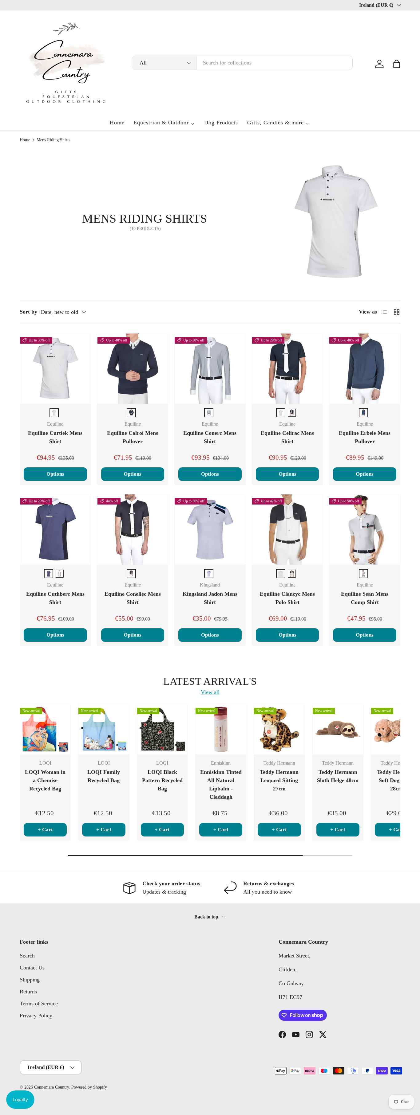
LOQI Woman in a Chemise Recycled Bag (45, 780)
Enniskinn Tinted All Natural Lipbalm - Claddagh (221, 784)
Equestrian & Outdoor (160, 122)
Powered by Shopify (89, 1087)
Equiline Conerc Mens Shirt (209, 437)
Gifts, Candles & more (275, 122)
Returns (28, 991)
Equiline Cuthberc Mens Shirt (55, 598)
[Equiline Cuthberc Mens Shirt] (55, 529)
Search (27, 956)
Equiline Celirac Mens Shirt (287, 437)
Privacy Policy (36, 1015)
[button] (396, 64)
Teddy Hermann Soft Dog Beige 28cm (396, 780)
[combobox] (242, 63)
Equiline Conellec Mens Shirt (133, 598)
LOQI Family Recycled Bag (103, 776)
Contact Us (32, 968)
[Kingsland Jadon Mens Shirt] (210, 529)
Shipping (30, 980)
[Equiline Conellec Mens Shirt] (132, 529)
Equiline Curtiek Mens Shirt (55, 437)
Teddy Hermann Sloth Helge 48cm (338, 776)
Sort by (28, 312)
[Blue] (131, 413)
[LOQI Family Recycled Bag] (103, 729)
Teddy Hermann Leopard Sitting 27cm (279, 780)
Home (117, 122)
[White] (54, 413)
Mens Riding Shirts (53, 140)
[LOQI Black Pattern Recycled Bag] (162, 729)
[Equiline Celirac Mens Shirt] (287, 368)
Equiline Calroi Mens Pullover (132, 437)
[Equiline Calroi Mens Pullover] (132, 368)
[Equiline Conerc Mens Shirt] (210, 368)
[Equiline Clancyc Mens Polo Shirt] (287, 529)
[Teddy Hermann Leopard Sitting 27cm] (279, 729)
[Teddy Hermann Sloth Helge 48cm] (338, 729)
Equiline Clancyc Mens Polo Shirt (287, 598)
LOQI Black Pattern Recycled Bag (162, 780)
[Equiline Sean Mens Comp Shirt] (364, 529)
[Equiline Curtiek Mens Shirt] (55, 368)
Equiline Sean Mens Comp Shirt (364, 598)
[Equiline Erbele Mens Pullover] (364, 368)
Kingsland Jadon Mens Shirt (210, 598)
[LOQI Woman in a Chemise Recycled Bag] (45, 729)
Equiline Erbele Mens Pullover (364, 437)
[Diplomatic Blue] (209, 413)
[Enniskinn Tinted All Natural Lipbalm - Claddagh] (221, 729)
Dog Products (221, 122)
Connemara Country (51, 1087)
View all (210, 692)
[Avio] (49, 574)
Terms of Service (39, 1003)
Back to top (207, 916)
